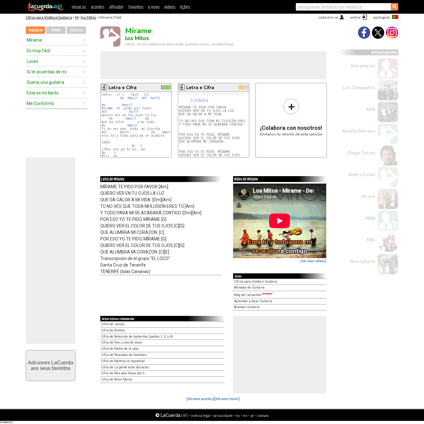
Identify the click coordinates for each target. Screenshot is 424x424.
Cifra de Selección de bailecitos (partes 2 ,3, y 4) (137, 337)
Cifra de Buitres (113, 330)
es (238, 415)
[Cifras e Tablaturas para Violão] (45, 9)
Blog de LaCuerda (253, 295)
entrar (355, 17)
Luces (32, 61)
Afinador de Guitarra (249, 287)
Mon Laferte (362, 261)
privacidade (223, 415)
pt (252, 415)
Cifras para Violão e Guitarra (49, 17)
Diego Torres (361, 152)
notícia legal (200, 415)
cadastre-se (328, 17)
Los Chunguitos (359, 87)
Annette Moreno (358, 131)
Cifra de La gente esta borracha (125, 367)
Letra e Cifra (123, 87)
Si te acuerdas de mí (46, 71)
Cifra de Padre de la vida (119, 349)
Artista (56, 30)
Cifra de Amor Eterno (116, 379)
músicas (79, 7)
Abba (370, 218)
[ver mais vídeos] (313, 261)
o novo (154, 7)
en (245, 415)
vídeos (169, 7)
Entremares (363, 65)
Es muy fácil (38, 50)
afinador (116, 7)
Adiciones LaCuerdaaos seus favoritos (50, 365)
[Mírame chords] (227, 399)
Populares (36, 30)
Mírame (34, 40)
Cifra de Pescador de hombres (124, 355)
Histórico (76, 30)
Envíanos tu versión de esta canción (291, 117)
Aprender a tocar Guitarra (253, 301)
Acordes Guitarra (246, 307)
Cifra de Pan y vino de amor (121, 342)
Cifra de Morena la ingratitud (123, 361)
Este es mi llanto (43, 92)
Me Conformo (40, 103)
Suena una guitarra (45, 82)
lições (185, 7)
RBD (371, 239)
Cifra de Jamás (112, 324)
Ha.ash (368, 196)
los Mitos (88, 17)
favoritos (135, 7)
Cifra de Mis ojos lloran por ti (123, 373)
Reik (370, 109)
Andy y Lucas (362, 174)
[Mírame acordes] (200, 399)
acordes (97, 7)
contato (263, 415)
